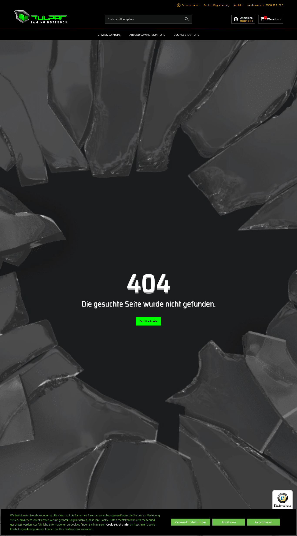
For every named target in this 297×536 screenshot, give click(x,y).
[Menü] (290, 493)
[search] (148, 19)
